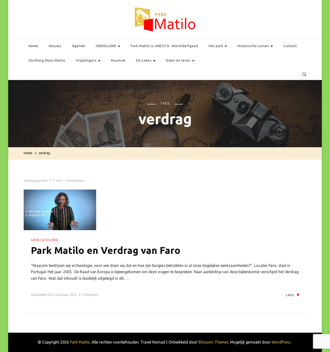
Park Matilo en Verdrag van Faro (105, 250)
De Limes (144, 60)
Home (33, 46)
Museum (118, 60)
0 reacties (90, 296)
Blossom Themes (213, 342)
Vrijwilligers (86, 60)
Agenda (78, 46)
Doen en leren (178, 60)
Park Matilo (80, 342)
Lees (290, 295)
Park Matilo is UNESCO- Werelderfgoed (164, 46)
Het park (216, 46)
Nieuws (55, 46)
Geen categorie (44, 240)
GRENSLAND (106, 46)
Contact (290, 46)
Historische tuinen (253, 46)
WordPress (281, 342)
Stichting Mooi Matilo (47, 60)
